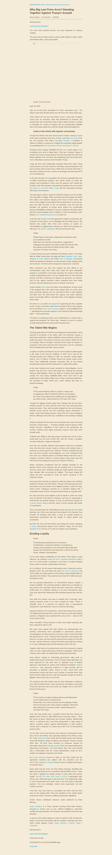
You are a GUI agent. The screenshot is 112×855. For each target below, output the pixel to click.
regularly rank (35, 529)
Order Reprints (60, 823)
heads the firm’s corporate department (62, 559)
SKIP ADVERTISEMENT (39, 26)
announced (42, 738)
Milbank (47, 259)
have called (45, 287)
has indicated (49, 762)
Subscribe (33, 826)
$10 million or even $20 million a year (44, 188)
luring (76, 510)
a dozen (33, 526)
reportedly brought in (63, 141)
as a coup (74, 138)
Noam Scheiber (36, 806)
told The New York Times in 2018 (52, 776)
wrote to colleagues (48, 229)
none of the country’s (51, 309)
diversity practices (54, 746)
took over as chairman (69, 571)
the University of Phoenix (53, 146)
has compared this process (46, 215)
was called (66, 453)
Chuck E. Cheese (71, 146)
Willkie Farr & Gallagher (63, 259)
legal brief (56, 304)
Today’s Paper (75, 823)
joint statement (40, 757)
